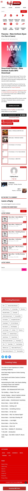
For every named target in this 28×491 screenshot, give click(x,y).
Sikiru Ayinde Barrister (8, 340)
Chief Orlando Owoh (7, 316)
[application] (14, 115)
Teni (4, 344)
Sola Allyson (18, 340)
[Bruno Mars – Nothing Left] (5, 228)
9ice (4, 305)
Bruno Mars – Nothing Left (15, 224)
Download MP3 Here (14, 488)
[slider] (24, 115)
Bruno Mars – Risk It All (8, 426)
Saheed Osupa (13, 333)
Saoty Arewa (14, 337)
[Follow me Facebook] (12, 179)
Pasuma (16, 120)
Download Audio (14, 117)
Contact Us (3, 473)
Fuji (10, 455)
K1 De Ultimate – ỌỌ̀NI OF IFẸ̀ (14, 158)
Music (3, 452)
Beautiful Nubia (6, 312)
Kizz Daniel (5, 326)
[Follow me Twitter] (14, 179)
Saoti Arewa (5, 337)
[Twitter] (2, 357)
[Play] (3, 115)
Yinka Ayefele (20, 351)
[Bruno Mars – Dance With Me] (5, 221)
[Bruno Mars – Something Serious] (5, 236)
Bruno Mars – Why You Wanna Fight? (12, 414)
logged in (9, 204)
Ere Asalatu (5, 319)
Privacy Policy (4, 478)
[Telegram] (6, 357)
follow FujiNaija (12, 109)
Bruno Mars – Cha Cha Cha (9, 423)
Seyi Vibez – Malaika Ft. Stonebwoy (11, 429)
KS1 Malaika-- (14, 326)
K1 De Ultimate (14, 323)
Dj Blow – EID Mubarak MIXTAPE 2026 (16, 130)
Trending (4, 455)
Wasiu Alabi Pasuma (7, 123)
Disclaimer (3, 475)
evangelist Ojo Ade (15, 319)
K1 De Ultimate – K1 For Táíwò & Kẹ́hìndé (17, 151)
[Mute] (20, 115)
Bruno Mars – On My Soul (15, 239)
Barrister (23, 309)
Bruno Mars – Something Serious (17, 231)
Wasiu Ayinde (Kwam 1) (8, 351)
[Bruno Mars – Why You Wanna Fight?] (5, 250)
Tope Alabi (10, 344)
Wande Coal (5, 347)
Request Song (4, 464)
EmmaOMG (18, 316)
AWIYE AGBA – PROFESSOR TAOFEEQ (16, 137)
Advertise (3, 471)
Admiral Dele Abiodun (13, 305)
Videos (21, 452)
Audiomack (15, 452)
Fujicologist (5, 323)
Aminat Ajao (15, 309)
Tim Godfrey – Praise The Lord (10, 392)
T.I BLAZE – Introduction (8, 432)
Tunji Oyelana (19, 344)
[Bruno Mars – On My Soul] (5, 243)
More (24, 7)
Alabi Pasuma (8, 120)
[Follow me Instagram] (15, 179)
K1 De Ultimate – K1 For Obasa (15, 144)
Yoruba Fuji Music (15, 87)
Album (10, 7)
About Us (3, 468)
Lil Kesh (13, 330)
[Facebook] (9, 357)
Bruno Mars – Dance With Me (16, 217)
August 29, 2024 (6, 39)
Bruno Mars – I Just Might (8, 420)
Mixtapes (17, 7)
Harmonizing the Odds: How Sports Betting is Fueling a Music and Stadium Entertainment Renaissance (13, 384)
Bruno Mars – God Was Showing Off (11, 417)
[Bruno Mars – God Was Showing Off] (5, 258)
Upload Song (4, 466)
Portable (4, 333)
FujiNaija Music (14, 39)
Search (3, 267)
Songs (3, 7)
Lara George (5, 330)
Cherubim (15, 312)
